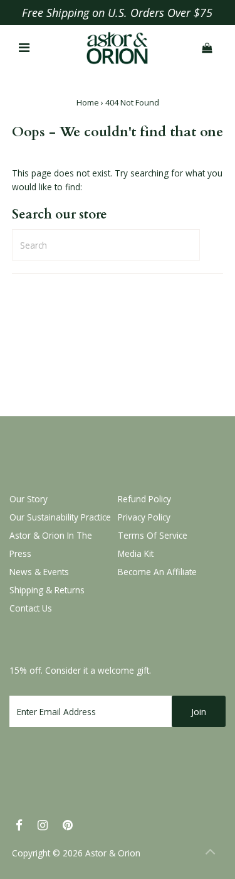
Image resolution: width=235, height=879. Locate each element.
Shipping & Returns (47, 590)
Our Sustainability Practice (60, 517)
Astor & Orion (112, 853)
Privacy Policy (144, 517)
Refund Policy (144, 499)
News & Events (39, 572)
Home (87, 102)
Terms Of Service (152, 535)
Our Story (28, 499)
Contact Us (30, 608)
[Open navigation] (23, 48)
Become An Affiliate (157, 572)
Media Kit (136, 553)
